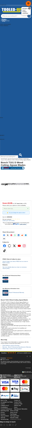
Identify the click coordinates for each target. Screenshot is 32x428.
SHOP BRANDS (4, 121)
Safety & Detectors (5, 58)
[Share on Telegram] (25, 235)
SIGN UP (2, 126)
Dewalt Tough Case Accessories (8, 109)
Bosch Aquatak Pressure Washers (9, 76)
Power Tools (3, 56)
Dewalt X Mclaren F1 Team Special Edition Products (13, 115)
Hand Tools (3, 43)
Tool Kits (2, 62)
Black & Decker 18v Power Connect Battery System (13, 69)
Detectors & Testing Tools (6, 36)
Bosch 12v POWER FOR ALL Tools (9, 72)
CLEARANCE (3, 125)
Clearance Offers (4, 148)
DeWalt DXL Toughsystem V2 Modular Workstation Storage (15, 104)
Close (1, 117)
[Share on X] (7, 235)
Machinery (2, 49)
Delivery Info (17, 405)
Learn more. (23, 224)
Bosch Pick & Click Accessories (8, 87)
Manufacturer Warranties (20, 409)
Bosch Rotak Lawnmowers (7, 98)
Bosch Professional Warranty (16, 292)
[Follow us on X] (14, 246)
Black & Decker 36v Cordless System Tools (11, 71)
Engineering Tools (4, 38)
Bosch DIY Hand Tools (6, 80)
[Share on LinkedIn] (18, 235)
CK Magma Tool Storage (6, 100)
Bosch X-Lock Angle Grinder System (9, 99)
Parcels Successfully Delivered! (7, 378)
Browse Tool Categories (6, 142)
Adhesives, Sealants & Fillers (7, 27)
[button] (27, 356)
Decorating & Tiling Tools (6, 34)
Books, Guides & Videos (6, 30)
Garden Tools (3, 42)
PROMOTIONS (4, 124)
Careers (3, 403)
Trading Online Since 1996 (20, 375)
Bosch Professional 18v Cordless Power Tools (12, 91)
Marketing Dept (5, 410)
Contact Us (3, 151)
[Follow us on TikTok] (4, 251)
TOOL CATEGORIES (5, 23)
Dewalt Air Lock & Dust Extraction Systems (11, 102)
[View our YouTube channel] (19, 246)
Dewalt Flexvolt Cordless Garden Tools (10, 106)
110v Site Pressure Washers (7, 68)
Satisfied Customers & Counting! (21, 378)
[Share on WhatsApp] (14, 235)
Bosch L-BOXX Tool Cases (7, 86)
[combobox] (14, 16)
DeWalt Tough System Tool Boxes (8, 111)
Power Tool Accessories (6, 55)
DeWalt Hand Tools (5, 108)
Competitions (4, 407)
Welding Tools (3, 64)
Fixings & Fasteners (5, 41)
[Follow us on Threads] (9, 246)
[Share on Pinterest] (11, 235)
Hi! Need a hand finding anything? (25, 11)
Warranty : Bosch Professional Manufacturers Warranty (16, 347)
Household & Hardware (6, 45)
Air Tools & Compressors (6, 28)
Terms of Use (13, 412)
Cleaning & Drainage (5, 32)
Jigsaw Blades (4, 159)
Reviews (3, 414)
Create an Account (3, 3)
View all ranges (4, 120)
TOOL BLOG (3, 128)
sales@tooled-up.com (4, 5)
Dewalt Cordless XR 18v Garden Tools (10, 103)
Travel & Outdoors (5, 63)
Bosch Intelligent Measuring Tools (8, 85)
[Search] (29, 16)
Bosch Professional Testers (7, 96)
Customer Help (4, 152)
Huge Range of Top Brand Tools (7, 375)
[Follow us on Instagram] (24, 246)
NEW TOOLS (3, 122)
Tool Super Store (14, 416)
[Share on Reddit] (22, 235)
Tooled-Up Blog (4, 149)
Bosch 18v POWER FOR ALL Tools (9, 73)
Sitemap (3, 417)
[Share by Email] (4, 238)
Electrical (2, 37)
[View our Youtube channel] (10, 425)
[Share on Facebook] (4, 235)
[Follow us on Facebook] (4, 246)
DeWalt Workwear (4, 113)
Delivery (1, 1)
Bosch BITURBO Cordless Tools (8, 77)
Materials (2, 50)
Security (2, 59)
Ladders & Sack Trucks (6, 46)
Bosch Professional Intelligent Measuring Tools (12, 95)
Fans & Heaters (4, 40)
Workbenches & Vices (5, 65)
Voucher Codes (14, 417)
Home (1, 0)
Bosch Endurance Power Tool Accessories (11, 82)
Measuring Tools (4, 51)
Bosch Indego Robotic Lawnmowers (9, 84)
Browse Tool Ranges (5, 143)
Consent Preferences (6, 409)
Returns (1, 2)
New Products (3, 145)
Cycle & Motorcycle (5, 33)
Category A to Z (4, 119)
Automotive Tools (4, 29)
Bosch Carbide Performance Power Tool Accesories (13, 78)
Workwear (2, 67)
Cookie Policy (17, 402)
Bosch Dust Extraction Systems (8, 81)
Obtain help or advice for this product (12, 348)
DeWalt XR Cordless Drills (6, 116)
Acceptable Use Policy (7, 402)
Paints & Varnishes (5, 52)
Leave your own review (9, 220)
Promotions (3, 147)
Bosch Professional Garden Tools (8, 93)
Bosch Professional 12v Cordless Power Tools (12, 90)
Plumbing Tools (4, 54)
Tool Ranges (13, 414)
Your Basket (4, 19)
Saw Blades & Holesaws (22, 158)
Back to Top (4, 400)
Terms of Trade (14, 410)
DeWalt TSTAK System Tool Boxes (9, 112)
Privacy (3, 412)
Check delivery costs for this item (10, 345)
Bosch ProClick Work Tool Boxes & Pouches (11, 89)
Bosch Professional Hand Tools (8, 94)
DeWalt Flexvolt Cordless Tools (8, 107)
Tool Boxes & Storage (5, 60)
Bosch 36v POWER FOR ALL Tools (9, 74)
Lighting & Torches (5, 47)
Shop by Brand (4, 144)
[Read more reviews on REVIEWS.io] (27, 372)
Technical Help (4, 419)
